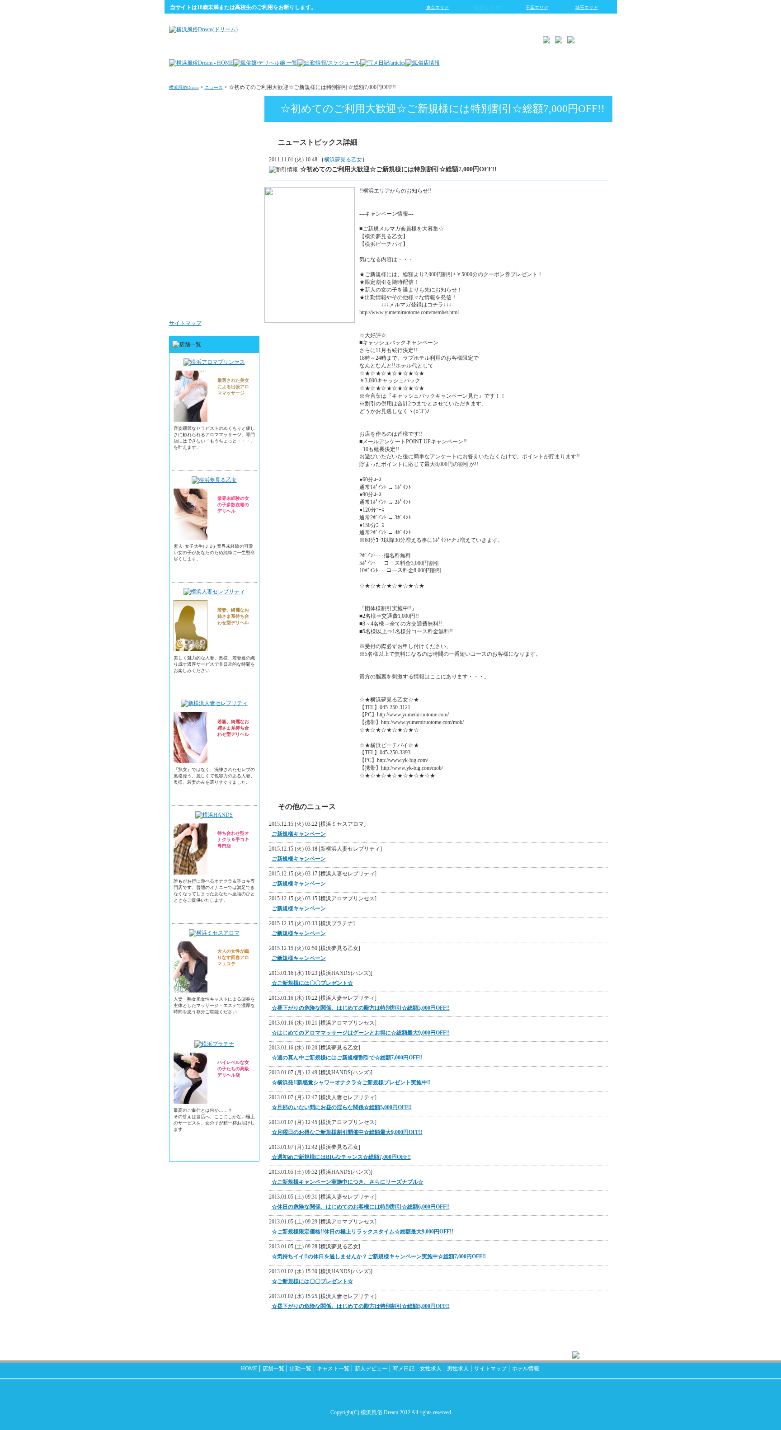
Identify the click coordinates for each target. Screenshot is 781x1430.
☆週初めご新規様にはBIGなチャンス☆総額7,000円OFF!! (341, 1157)
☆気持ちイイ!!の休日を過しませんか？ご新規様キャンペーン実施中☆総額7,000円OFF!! (379, 1256)
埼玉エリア (586, 7)
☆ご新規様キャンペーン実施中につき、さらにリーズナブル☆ (347, 1182)
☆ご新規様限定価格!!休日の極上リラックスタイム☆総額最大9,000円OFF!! (362, 1231)
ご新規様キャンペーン (299, 834)
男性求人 (240, 304)
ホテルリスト (235, 196)
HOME (249, 1368)
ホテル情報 (525, 1368)
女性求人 (240, 250)
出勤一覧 (300, 1368)
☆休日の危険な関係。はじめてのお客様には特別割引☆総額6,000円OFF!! (361, 1207)
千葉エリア (537, 7)
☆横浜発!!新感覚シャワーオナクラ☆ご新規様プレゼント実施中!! (351, 1082)
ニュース (214, 87)
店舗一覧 (273, 1368)
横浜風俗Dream (184, 87)
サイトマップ (185, 323)
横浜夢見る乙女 (343, 159)
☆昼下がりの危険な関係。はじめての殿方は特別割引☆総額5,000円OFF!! (361, 1008)
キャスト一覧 (333, 1368)
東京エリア (437, 7)
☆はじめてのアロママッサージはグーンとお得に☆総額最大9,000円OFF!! (361, 1033)
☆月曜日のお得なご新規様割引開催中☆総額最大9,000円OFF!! (347, 1132)
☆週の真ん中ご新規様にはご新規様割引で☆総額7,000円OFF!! (347, 1057)
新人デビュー (371, 1368)
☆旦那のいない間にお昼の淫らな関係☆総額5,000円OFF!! (342, 1107)
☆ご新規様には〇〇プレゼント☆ (312, 983)
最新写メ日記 (235, 142)
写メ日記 (403, 1368)
